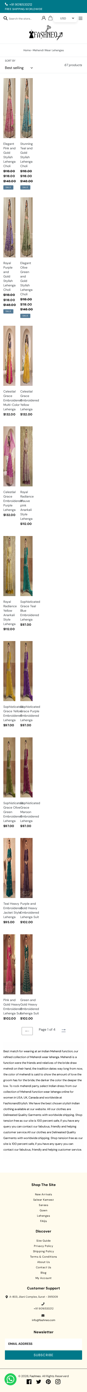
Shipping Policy (43, 1251)
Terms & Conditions (43, 1256)
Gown (43, 1210)
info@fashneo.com (43, 1320)
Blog (43, 1273)
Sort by (10, 61)
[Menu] (80, 18)
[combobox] (22, 19)
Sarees (43, 1205)
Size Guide (43, 1240)
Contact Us (43, 1267)
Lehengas (43, 1216)
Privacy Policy (43, 1246)
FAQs (43, 1221)
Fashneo (35, 1376)
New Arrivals (43, 1194)
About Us (43, 1262)
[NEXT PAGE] (64, 1030)
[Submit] (5, 18)
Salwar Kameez (43, 1200)
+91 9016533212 (20, 4)
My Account (43, 1278)
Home (27, 50)
